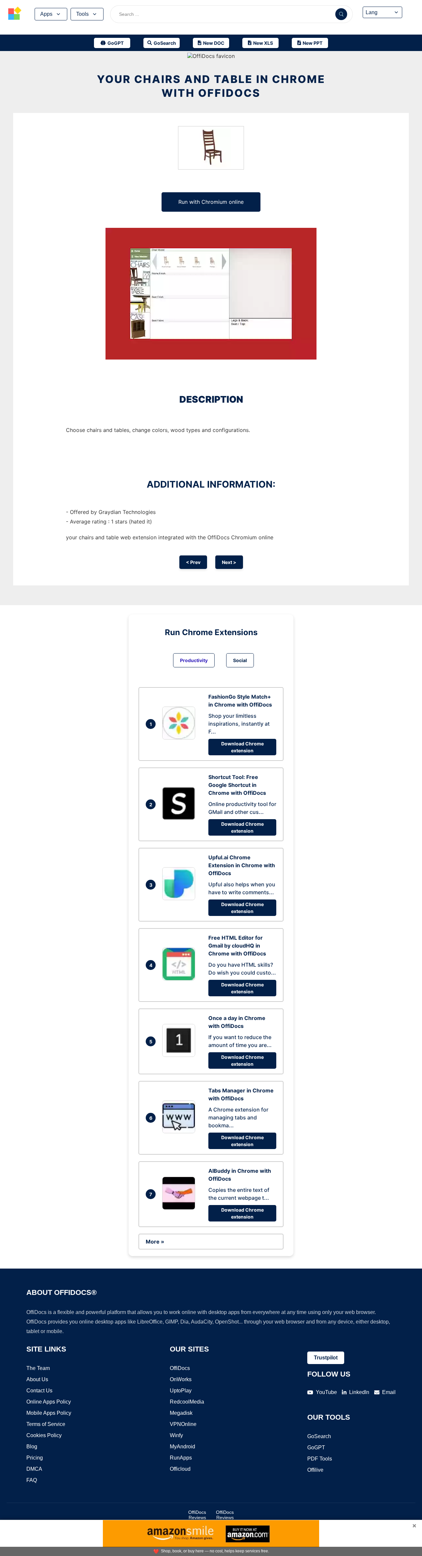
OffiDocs (180, 1368)
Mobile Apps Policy (48, 1413)
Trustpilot (326, 1357)
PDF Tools (319, 1459)
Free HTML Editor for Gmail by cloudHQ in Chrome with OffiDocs (237, 945)
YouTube (326, 1392)
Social (240, 660)
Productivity (194, 660)
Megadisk (181, 1413)
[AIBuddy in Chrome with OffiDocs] (180, 1207)
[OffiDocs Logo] (14, 14)
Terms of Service (45, 1424)
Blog (31, 1446)
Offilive (315, 1470)
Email (389, 1392)
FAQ (31, 1480)
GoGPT (316, 1447)
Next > (229, 562)
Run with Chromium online (211, 202)
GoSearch (319, 1436)
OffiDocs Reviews (197, 1515)
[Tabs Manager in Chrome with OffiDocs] (180, 1131)
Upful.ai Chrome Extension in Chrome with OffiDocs (241, 865)
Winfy (176, 1435)
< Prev (193, 562)
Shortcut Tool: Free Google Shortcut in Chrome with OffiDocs (237, 785)
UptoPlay (181, 1390)
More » (155, 1241)
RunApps (181, 1458)
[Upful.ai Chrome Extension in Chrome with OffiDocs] (180, 898)
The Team (38, 1368)
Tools (82, 14)
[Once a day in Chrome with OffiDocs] (180, 1055)
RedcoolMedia (187, 1402)
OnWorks (181, 1379)
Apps (46, 14)
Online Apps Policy (48, 1402)
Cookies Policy (44, 1435)
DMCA (34, 1469)
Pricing (34, 1458)
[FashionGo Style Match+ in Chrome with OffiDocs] (180, 737)
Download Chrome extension (242, 747)
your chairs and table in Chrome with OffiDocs (211, 86)
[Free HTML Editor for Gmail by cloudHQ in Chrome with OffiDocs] (180, 978)
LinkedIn (359, 1392)
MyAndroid (182, 1446)
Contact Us (39, 1390)
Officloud (180, 1469)
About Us (37, 1379)
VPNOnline (183, 1424)
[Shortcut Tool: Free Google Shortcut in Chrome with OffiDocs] (180, 818)
